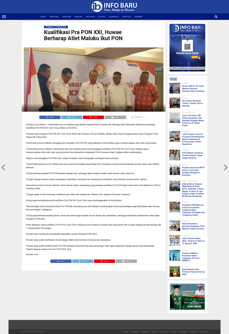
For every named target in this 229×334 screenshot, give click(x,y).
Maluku (78, 17)
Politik (101, 17)
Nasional (54, 17)
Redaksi (138, 17)
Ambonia (66, 17)
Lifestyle (126, 17)
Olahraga (114, 17)
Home (43, 17)
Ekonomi (90, 17)
